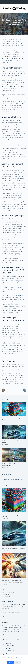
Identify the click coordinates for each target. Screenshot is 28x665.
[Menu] (2, 1)
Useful (22, 479)
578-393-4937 (10, 645)
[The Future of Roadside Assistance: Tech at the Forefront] (14, 455)
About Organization (8, 592)
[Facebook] (2, 474)
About (17, 479)
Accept (10, 662)
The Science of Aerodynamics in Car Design (13, 548)
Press (12, 479)
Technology (22, 28)
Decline (17, 662)
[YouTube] (10, 474)
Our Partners (6, 596)
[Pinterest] (8, 474)
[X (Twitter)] (4, 474)
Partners (6, 479)
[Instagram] (6, 474)
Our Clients (5, 594)
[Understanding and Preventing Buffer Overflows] (14, 409)
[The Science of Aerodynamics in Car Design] (14, 432)
